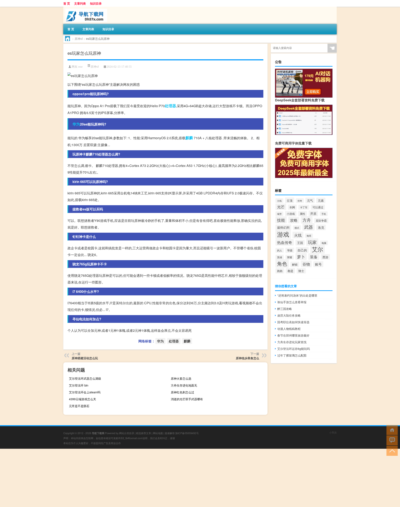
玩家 (312, 242)
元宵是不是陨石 (79, 406)
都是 (290, 271)
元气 (310, 200)
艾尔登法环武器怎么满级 (85, 378)
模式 (297, 227)
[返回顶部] (391, 450)
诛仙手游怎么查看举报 (291, 302)
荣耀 (289, 257)
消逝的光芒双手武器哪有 (187, 399)
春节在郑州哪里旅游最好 (293, 335)
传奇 (300, 200)
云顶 (289, 200)
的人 (279, 250)
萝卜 (301, 256)
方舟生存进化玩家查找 (291, 342)
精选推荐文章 (143, 433)
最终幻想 (283, 227)
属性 (302, 214)
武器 (308, 227)
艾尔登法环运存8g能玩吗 (293, 349)
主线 (279, 200)
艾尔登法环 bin (78, 385)
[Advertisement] (125, 478)
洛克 (321, 227)
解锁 (295, 264)
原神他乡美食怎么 (247, 358)
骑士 (301, 271)
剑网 (292, 207)
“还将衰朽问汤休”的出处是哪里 (297, 295)
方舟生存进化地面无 (184, 385)
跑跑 (279, 271)
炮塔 (309, 235)
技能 (281, 220)
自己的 (302, 250)
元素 (321, 200)
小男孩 (333, 432)
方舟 (306, 220)
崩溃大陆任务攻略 (289, 315)
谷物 (306, 264)
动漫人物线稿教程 (289, 329)
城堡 (279, 213)
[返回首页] (391, 429)
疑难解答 (170, 433)
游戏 (283, 234)
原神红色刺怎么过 (182, 392)
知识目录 (96, 3)
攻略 (294, 220)
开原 (313, 213)
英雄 (279, 257)
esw (80, 66)
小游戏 (291, 214)
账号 (318, 264)
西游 (325, 257)
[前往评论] (391, 440)
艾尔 (317, 249)
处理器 (170, 105)
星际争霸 (321, 220)
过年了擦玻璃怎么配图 (291, 355)
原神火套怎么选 (181, 378)
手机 (323, 213)
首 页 (66, 3)
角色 (282, 263)
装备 (314, 256)
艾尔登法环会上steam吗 (84, 392)
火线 (298, 235)
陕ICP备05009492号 (187, 433)
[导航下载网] (85, 8)
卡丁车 (304, 207)
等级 (289, 250)
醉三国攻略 (284, 309)
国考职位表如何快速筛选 (293, 322)
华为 (76, 124)
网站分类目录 (126, 433)
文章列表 (80, 3)
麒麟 (189, 137)
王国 (300, 243)
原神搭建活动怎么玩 (85, 358)
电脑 (324, 243)
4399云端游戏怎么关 (82, 399)
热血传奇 (284, 242)
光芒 (281, 206)
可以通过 (317, 207)
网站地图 (158, 433)
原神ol (79, 38)
